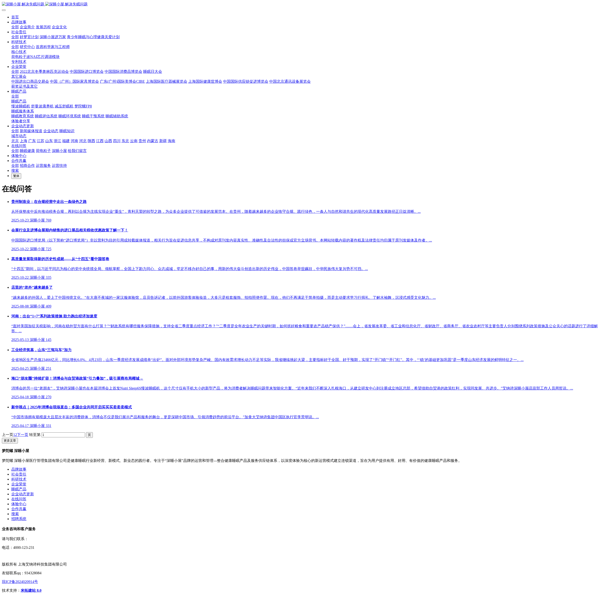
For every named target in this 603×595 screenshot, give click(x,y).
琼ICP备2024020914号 (20, 582)
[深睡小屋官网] (301, 4)
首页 (15, 17)
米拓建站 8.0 (31, 590)
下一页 (22, 435)
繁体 (16, 176)
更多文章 (10, 440)
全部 (15, 27)
